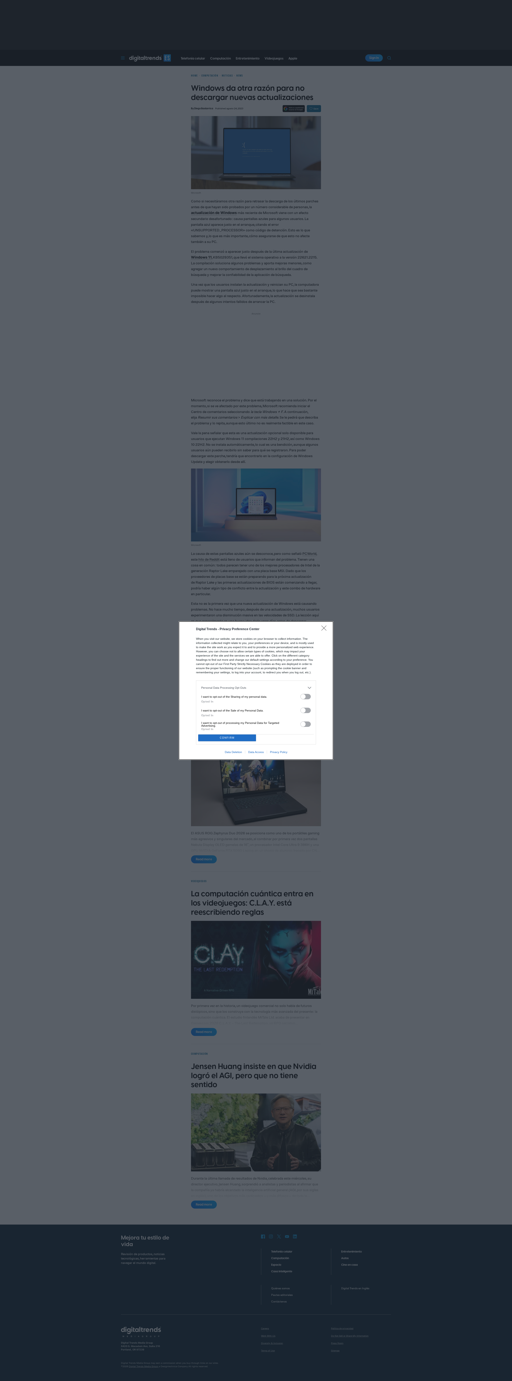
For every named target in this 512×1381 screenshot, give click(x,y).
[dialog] (256, 691)
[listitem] (256, 688)
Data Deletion (233, 752)
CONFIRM (227, 737)
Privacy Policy (278, 752)
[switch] (305, 696)
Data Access (256, 752)
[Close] (325, 629)
